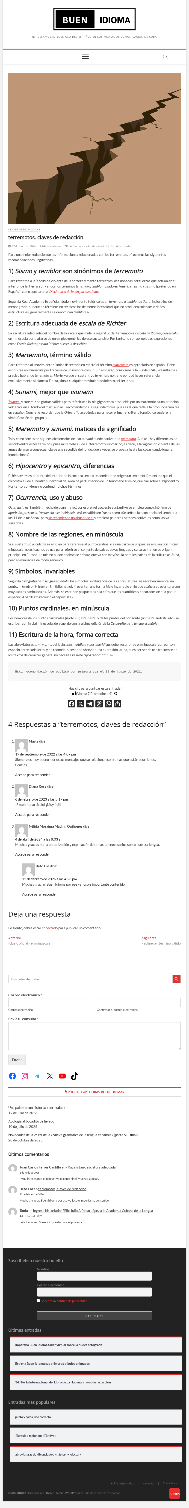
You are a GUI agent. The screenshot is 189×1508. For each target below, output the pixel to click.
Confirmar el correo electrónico (117, 1010)
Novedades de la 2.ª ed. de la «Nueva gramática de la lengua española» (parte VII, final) (73, 1135)
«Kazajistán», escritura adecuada (91, 1167)
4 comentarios (52, 246)
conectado (50, 928)
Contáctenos (170, 1483)
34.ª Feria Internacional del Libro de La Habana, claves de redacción (63, 1382)
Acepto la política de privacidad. (65, 1301)
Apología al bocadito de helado (31, 1121)
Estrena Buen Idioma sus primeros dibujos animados (52, 1363)
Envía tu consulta (23, 1018)
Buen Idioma (17, 1493)
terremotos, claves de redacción (62, 1189)
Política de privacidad (123, 1483)
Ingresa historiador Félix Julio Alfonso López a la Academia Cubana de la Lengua (93, 1210)
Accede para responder (32, 775)
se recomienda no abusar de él (71, 518)
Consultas (149, 1483)
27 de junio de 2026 (23, 246)
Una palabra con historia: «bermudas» (36, 1107)
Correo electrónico (25, 995)
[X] (80, 704)
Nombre (43, 1269)
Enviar (17, 1060)
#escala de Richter (103, 246)
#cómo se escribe (80, 246)
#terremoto (123, 246)
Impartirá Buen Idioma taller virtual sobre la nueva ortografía (58, 1345)
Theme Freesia (54, 1493)
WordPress (72, 1493)
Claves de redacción (24, 229)
